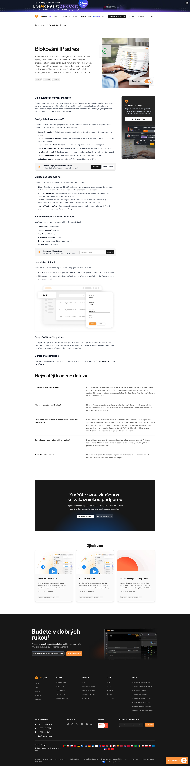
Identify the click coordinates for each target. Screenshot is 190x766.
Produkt (65, 16)
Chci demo (95, 167)
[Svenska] (153, 746)
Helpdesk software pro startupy (142, 710)
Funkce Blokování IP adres (57, 25)
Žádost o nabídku (62, 698)
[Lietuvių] (118, 746)
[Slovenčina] (146, 746)
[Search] (104, 16)
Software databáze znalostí (141, 682)
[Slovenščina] (150, 746)
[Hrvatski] (103, 746)
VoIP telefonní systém (139, 690)
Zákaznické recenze (88, 690)
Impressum (85, 698)
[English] (86, 746)
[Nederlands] (125, 746)
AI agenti (55, 16)
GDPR (126, 759)
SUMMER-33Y (62, 10)
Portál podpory (61, 682)
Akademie (110, 690)
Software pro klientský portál (141, 706)
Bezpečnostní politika (91, 759)
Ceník (36, 687)
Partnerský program (88, 694)
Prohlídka (38, 699)
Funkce (43, 25)
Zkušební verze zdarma (117, 16)
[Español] (89, 746)
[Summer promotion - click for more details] (95, 6)
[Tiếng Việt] (109, 749)
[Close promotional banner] (187, 3)
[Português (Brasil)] (135, 746)
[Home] (36, 25)
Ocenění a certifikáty (88, 686)
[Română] (139, 746)
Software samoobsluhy (139, 694)
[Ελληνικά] (82, 746)
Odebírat (110, 252)
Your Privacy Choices (113, 762)
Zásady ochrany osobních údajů (111, 759)
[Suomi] (96, 746)
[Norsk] (128, 746)
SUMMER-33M (43, 10)
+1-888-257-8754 (44, 728)
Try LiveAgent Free (138, 119)
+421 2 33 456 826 (45, 724)
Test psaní (110, 698)
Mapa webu (135, 759)
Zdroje (74, 16)
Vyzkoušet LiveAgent (85, 516)
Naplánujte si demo (74, 653)
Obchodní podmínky (74, 759)
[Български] (68, 746)
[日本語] (114, 746)
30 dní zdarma (108, 167)
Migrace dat (60, 686)
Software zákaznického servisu (142, 686)
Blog (108, 682)
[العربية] (64, 746)
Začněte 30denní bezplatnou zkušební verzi (48, 653)
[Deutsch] (78, 746)
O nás (83, 682)
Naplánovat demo (103, 516)
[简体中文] (112, 749)
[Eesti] (93, 746)
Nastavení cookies (148, 759)
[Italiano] (111, 746)
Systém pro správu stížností (141, 702)
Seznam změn (60, 694)
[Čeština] (71, 746)
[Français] (100, 746)
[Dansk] (75, 746)
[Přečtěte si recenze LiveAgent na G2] (103, 725)
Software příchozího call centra (142, 698)
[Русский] (143, 746)
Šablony (109, 694)
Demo (37, 683)
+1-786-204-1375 (44, 732)
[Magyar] (107, 746)
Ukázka (131, 16)
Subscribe (149, 725)
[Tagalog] (105, 749)
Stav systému (60, 690)
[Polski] (132, 746)
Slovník (109, 686)
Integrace (38, 695)
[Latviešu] (121, 746)
